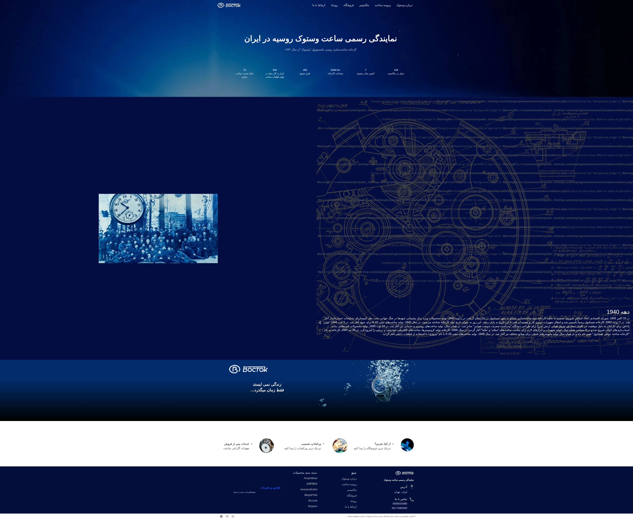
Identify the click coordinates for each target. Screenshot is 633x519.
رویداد (334, 5)
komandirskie (309, 489)
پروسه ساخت (383, 5)
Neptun (312, 506)
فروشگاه (349, 5)
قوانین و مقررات (270, 487)
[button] (629, 322)
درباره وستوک (404, 5)
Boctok (312, 500)
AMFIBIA (311, 483)
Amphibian (310, 478)
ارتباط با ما (318, 5)
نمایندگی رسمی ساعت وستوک (399, 480)
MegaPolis (310, 495)
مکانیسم (364, 5)
